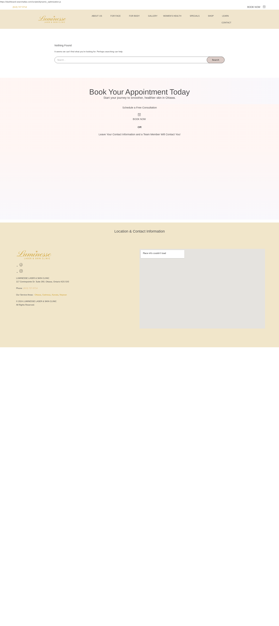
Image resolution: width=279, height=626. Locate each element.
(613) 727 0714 (20, 7)
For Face (115, 16)
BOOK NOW (253, 7)
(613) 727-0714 (30, 288)
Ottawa (38, 295)
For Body (134, 16)
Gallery (152, 16)
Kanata (55, 295)
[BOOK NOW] (264, 6)
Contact (226, 22)
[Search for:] (139, 60)
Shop (211, 16)
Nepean (63, 295)
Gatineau (46, 295)
